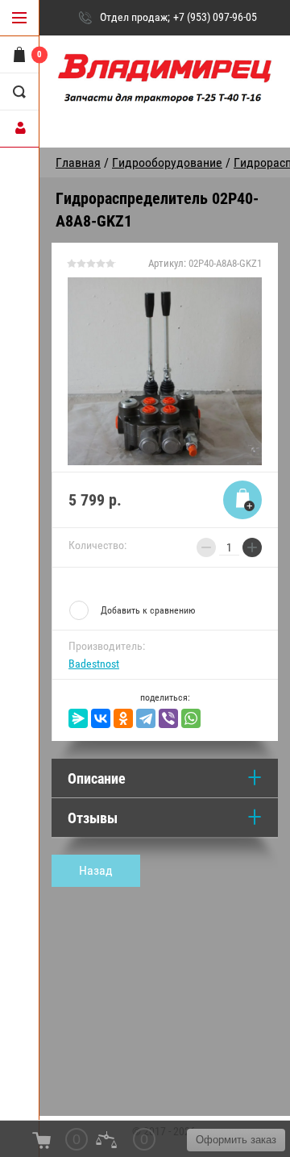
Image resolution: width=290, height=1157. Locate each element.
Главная (78, 162)
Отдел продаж (134, 16)
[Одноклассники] (123, 718)
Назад (96, 870)
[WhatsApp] (191, 718)
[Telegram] (145, 718)
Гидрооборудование (167, 162)
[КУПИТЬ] (242, 500)
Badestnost (93, 663)
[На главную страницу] (165, 86)
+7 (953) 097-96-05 (215, 16)
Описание (97, 778)
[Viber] (168, 718)
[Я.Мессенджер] (78, 718)
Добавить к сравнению (148, 610)
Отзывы (93, 817)
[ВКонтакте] (100, 718)
